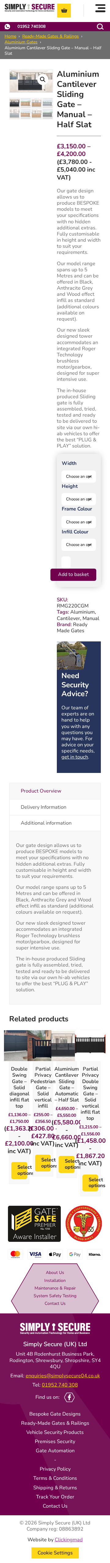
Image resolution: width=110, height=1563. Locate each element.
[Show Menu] (100, 8)
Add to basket (73, 574)
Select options (22, 1170)
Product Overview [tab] (41, 790)
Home (10, 36)
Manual (90, 618)
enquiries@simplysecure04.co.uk (63, 1375)
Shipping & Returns (55, 1487)
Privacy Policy (55, 1468)
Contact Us (55, 1303)
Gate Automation (55, 1450)
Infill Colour (75, 531)
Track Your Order (55, 1496)
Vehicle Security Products (55, 1432)
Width (69, 463)
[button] (42, 79)
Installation (55, 1280)
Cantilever (68, 618)
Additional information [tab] (46, 822)
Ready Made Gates (72, 627)
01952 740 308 (60, 1384)
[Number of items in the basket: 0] (64, 10)
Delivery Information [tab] (43, 807)
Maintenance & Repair (55, 1288)
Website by (55, 1540)
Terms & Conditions (55, 1478)
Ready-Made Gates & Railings (50, 36)
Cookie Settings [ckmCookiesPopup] (55, 1552)
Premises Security (55, 1441)
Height (70, 486)
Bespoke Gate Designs (55, 1413)
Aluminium (82, 611)
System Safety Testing (55, 1295)
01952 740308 (31, 26)
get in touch (74, 756)
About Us (55, 1272)
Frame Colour (77, 508)
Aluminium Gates (21, 42)
